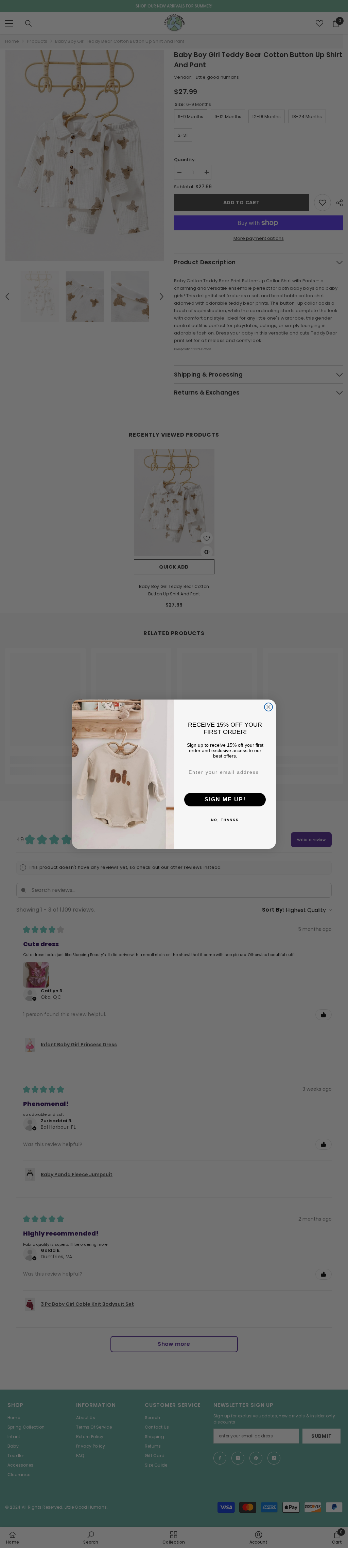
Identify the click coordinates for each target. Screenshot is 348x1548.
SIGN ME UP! (225, 799)
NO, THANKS (225, 820)
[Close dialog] (268, 707)
